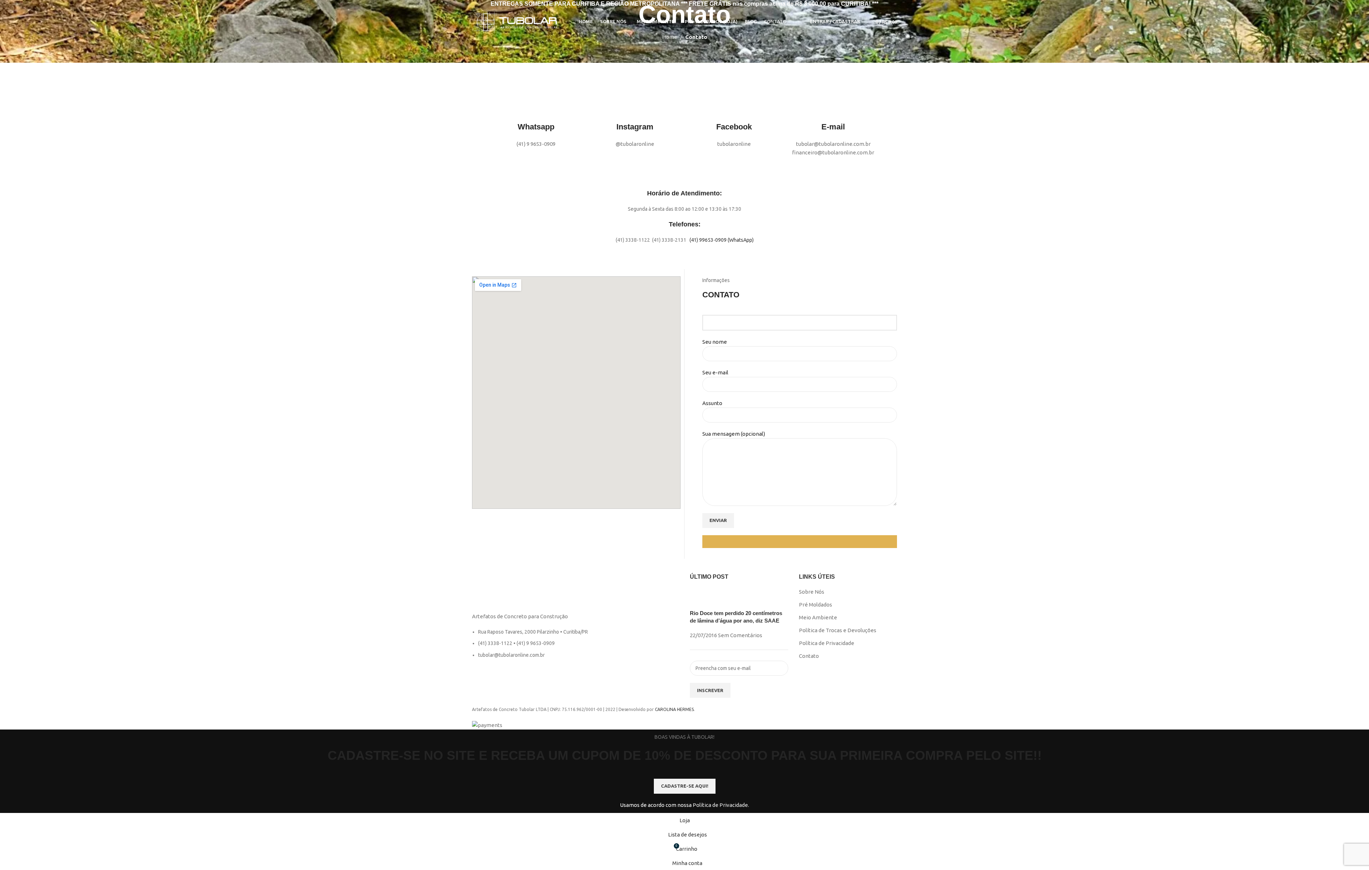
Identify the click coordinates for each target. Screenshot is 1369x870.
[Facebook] (734, 107)
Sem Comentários (740, 635)
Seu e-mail (715, 372)
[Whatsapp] (536, 107)
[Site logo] (516, 21)
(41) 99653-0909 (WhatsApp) (721, 240)
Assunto (712, 403)
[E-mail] (833, 107)
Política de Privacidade (826, 643)
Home (669, 37)
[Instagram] (635, 107)
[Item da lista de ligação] (575, 647)
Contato (809, 656)
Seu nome (714, 342)
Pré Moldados (815, 605)
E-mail (833, 126)
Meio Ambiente (818, 617)
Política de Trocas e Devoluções (837, 630)
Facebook (734, 126)
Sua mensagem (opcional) (733, 434)
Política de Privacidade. (721, 805)
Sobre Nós (811, 592)
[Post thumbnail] (703, 598)
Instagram (634, 126)
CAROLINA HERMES (674, 709)
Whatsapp (536, 126)
